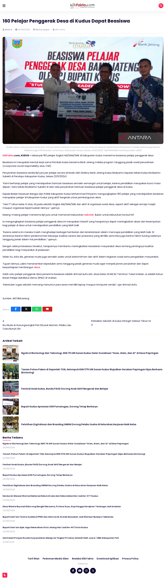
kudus (46, 29)
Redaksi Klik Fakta (82, 558)
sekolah (89, 214)
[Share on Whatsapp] (37, 309)
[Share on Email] (47, 309)
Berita (39, 29)
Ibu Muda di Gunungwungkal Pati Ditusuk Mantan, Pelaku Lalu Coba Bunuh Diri (37, 327)
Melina (9, 29)
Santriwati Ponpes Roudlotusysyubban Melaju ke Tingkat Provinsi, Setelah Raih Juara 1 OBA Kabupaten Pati (61, 538)
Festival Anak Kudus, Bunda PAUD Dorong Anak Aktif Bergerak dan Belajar (64, 388)
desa (37, 267)
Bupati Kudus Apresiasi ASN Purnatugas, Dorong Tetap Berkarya (59, 406)
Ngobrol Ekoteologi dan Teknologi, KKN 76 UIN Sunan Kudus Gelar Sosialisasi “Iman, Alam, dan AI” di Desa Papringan (89, 353)
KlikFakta (8, 155)
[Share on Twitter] (26, 309)
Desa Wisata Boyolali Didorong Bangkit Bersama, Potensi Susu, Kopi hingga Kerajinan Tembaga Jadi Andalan (62, 506)
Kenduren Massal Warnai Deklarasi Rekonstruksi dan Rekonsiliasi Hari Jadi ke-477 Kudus (50, 496)
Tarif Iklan (33, 558)
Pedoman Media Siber (56, 558)
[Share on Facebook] (16, 309)
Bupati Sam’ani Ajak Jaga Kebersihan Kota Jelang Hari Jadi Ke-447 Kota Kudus (45, 527)
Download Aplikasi (108, 558)
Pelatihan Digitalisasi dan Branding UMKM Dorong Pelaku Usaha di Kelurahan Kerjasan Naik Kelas (78, 424)
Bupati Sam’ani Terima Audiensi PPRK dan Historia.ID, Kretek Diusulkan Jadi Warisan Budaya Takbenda (58, 516)
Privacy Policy (130, 558)
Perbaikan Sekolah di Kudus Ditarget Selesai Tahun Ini (121, 321)
